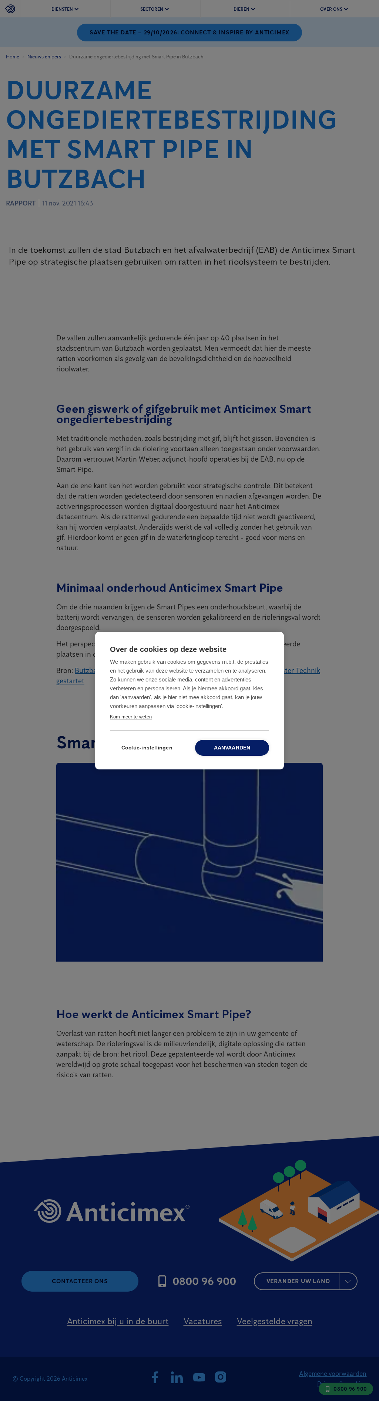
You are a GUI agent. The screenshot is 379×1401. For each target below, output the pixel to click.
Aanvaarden (232, 748)
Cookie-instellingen (146, 748)
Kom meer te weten (131, 717)
